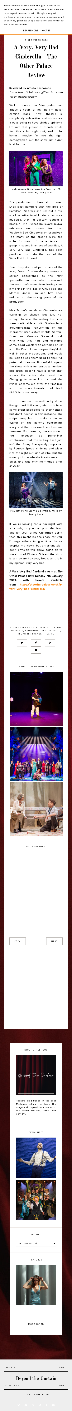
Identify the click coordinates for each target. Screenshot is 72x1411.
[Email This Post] (36, 650)
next (54, 941)
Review (46, 630)
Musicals (17, 630)
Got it (46, 30)
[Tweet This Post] (22, 642)
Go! (62, 1367)
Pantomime (32, 630)
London (56, 627)
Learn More (30, 30)
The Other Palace (30, 634)
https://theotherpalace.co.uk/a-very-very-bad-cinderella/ (36, 586)
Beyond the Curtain (36, 1378)
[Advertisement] (36, 987)
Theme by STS (41, 1394)
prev (17, 941)
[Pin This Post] (50, 642)
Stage (56, 630)
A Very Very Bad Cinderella (29, 627)
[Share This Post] (36, 642)
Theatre (49, 634)
